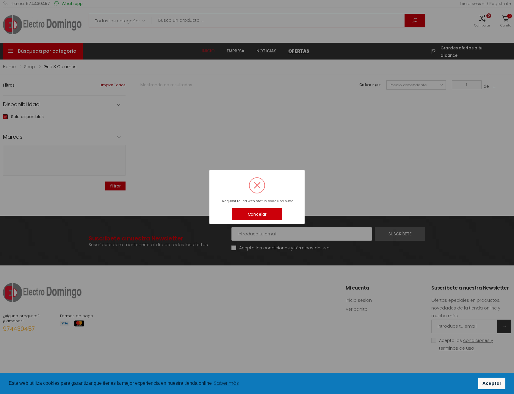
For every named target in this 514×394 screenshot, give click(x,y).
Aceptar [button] (492, 383)
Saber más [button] (226, 383)
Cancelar (257, 214)
